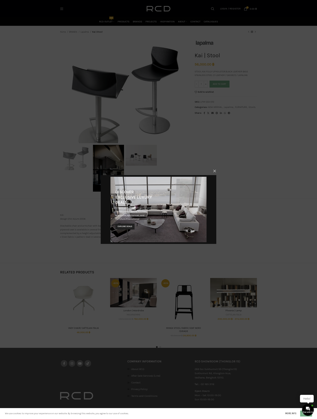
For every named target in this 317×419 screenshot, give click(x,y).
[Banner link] (158, 209)
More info (291, 413)
